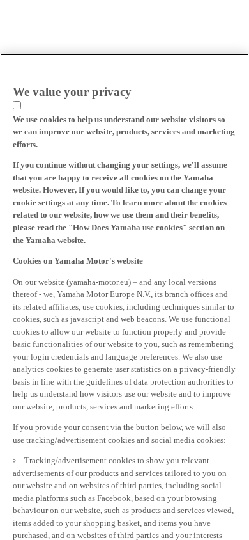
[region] (124, 297)
